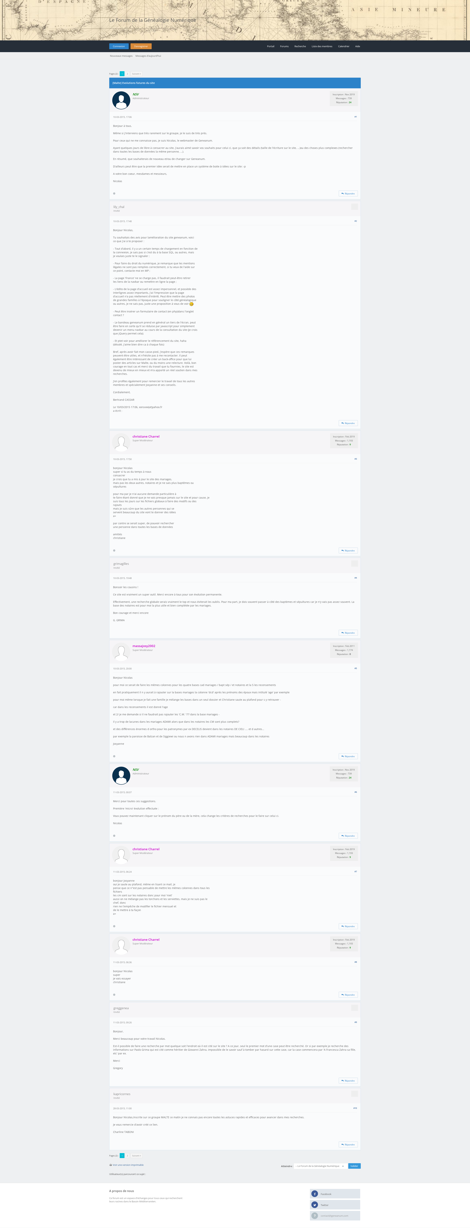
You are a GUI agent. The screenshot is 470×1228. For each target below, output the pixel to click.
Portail (270, 46)
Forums (284, 46)
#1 (356, 116)
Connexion (119, 46)
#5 (356, 668)
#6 (356, 792)
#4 (356, 577)
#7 (356, 871)
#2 (356, 221)
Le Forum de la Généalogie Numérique (152, 20)
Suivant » (136, 73)
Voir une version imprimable (128, 1165)
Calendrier (343, 46)
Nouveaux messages (121, 55)
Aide (357, 46)
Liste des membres (322, 46)
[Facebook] (314, 1194)
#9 (356, 1022)
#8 (356, 962)
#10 (355, 1108)
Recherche (300, 46)
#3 (356, 458)
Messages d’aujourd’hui (148, 55)
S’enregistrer (141, 46)
